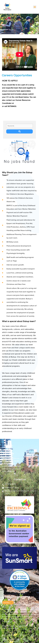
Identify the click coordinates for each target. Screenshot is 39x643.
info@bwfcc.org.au (12, 487)
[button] (34, 7)
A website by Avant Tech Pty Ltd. (14, 639)
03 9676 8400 (10, 484)
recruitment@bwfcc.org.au (24, 103)
